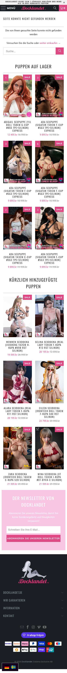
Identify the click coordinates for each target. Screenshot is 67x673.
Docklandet (27, 661)
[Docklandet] (33, 8)
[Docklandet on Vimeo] (39, 627)
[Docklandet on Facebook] (27, 627)
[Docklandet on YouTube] (44, 627)
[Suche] (55, 8)
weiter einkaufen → (50, 43)
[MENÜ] (2, 8)
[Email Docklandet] (22, 627)
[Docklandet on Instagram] (33, 627)
